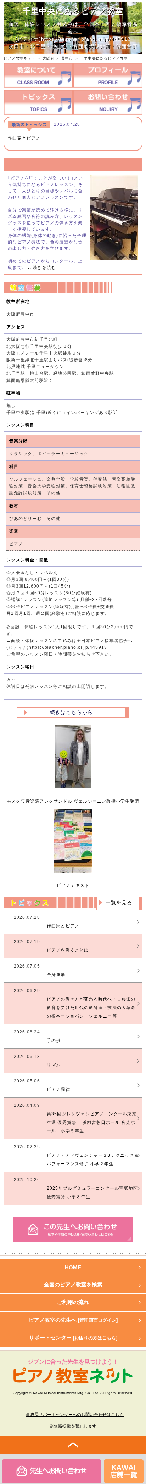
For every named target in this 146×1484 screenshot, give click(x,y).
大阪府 (49, 58)
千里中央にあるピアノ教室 (104, 58)
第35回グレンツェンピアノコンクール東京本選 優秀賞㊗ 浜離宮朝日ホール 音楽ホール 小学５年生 (92, 1122)
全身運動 (56, 974)
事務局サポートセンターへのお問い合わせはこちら (75, 1414)
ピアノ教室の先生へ (73, 1320)
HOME (73, 1267)
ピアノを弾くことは (68, 950)
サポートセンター (73, 1338)
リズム (54, 1065)
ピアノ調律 (58, 1089)
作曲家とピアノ (24, 138)
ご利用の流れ (73, 1302)
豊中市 (67, 58)
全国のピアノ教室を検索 (73, 1284)
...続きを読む (41, 267)
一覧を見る (119, 902)
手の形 (54, 1040)
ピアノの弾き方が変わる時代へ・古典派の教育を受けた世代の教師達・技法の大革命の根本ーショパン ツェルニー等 (91, 1008)
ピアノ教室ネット (19, 58)
